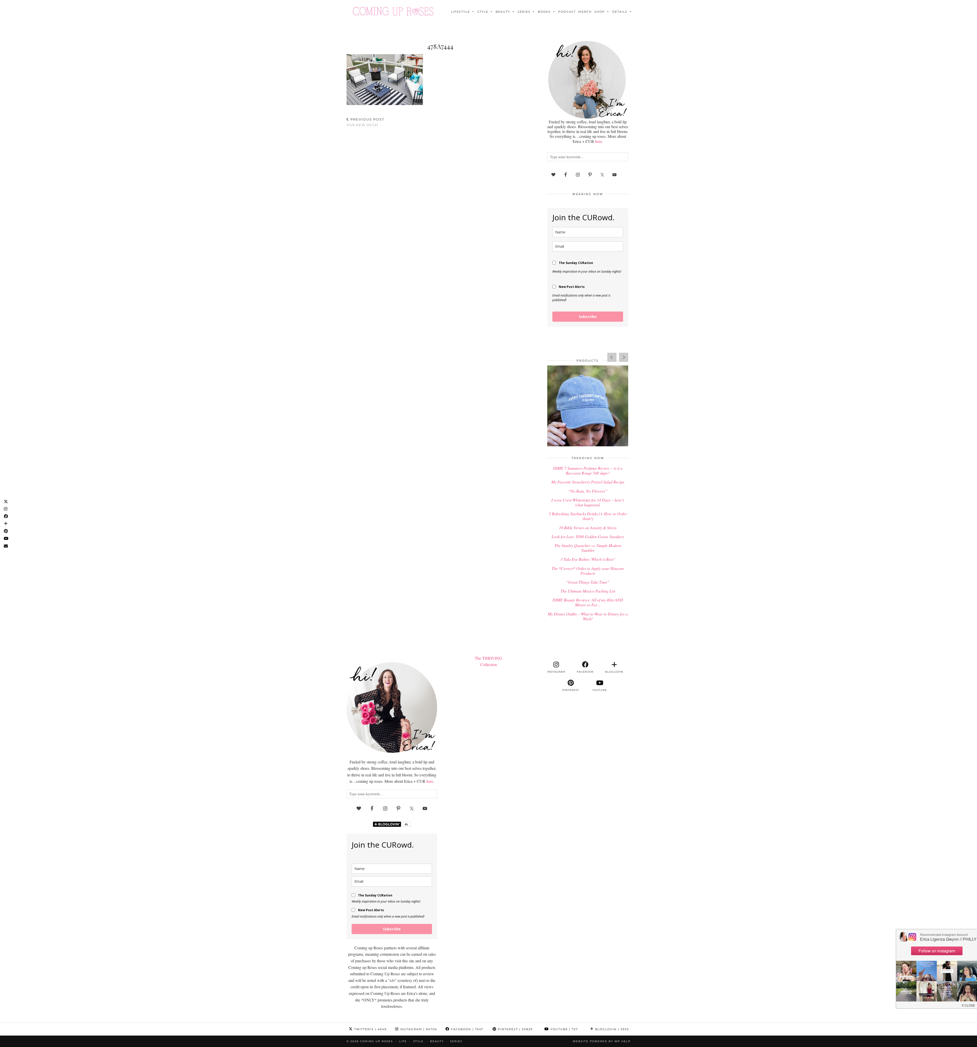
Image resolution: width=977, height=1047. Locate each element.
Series (524, 11)
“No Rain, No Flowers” (587, 491)
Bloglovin (611, 1029)
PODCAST (567, 11)
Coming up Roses (376, 1041)
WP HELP (622, 1041)
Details (619, 11)
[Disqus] (440, 197)
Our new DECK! (365, 122)
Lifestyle (460, 11)
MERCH (585, 11)
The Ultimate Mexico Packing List (588, 591)
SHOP (599, 11)
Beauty (503, 11)
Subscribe (588, 316)
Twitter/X (370, 1029)
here (598, 141)
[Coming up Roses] (393, 11)
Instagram (418, 1029)
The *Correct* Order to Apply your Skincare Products (588, 571)
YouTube (563, 1029)
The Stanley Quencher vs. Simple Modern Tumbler (587, 548)
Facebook (466, 1029)
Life (403, 1041)
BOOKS (544, 11)
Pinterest (515, 1029)
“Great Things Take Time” (588, 582)
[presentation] (611, 357)
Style (482, 11)
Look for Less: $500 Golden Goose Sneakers (588, 536)
